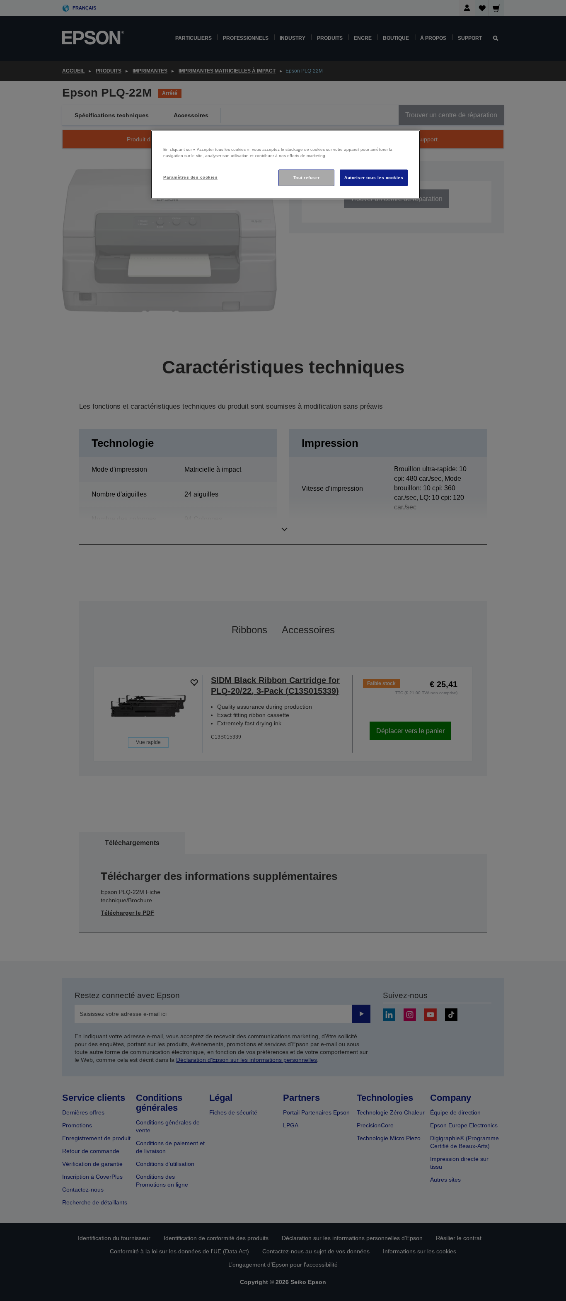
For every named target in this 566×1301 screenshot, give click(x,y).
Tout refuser (306, 177)
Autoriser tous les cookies (373, 177)
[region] (285, 164)
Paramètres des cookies (190, 177)
